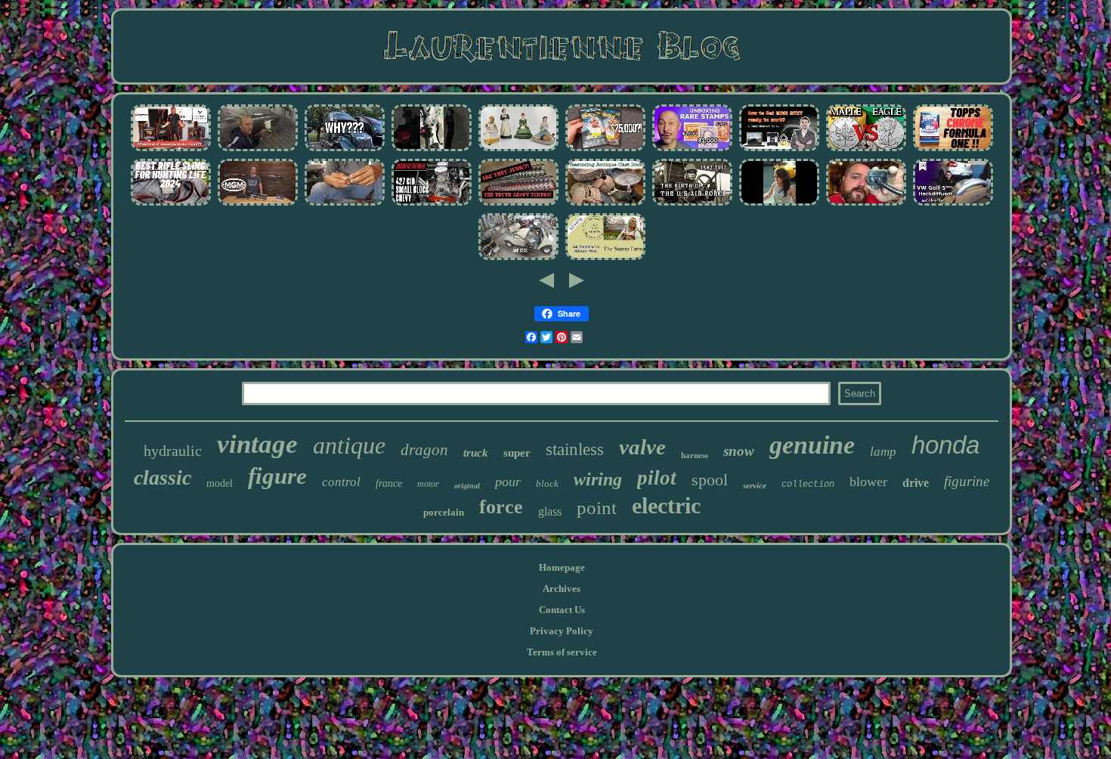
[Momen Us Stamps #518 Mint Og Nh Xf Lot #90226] (692, 150)
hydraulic (173, 450)
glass (550, 511)
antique (349, 445)
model (219, 483)
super (517, 453)
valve (642, 447)
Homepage (562, 567)
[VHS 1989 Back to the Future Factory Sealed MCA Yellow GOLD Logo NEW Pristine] (605, 150)
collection (807, 484)
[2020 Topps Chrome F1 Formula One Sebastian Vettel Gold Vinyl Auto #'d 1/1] (953, 150)
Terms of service (562, 652)
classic (162, 477)
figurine (966, 481)
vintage (257, 444)
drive (915, 482)
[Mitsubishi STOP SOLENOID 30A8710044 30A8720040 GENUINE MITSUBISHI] (344, 204)
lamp (883, 452)
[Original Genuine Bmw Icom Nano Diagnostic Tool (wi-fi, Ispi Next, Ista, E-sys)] (779, 150)
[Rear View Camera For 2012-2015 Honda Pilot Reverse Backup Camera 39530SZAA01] (866, 204)
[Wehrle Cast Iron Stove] (170, 150)
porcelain (443, 512)
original (467, 486)
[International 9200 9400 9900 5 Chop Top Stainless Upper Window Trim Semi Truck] (344, 150)
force (501, 507)
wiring (598, 479)
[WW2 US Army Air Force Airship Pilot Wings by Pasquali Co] (692, 204)
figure (277, 476)
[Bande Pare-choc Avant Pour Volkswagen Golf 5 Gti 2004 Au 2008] (953, 204)
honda (945, 445)
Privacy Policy (561, 631)
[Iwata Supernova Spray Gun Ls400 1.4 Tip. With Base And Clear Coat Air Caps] (257, 150)
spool (710, 479)
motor (428, 484)
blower (868, 481)
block (547, 483)
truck (475, 453)
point (597, 507)
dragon (424, 450)
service (754, 485)
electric (666, 505)
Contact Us (562, 609)
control (341, 482)
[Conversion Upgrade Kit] (518, 259)
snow (738, 451)
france (389, 483)
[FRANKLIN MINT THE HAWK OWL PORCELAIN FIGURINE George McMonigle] (518, 150)
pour (508, 481)
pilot (656, 477)
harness (694, 455)
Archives (561, 588)
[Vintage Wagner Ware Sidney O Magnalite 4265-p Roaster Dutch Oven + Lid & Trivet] (605, 204)
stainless (575, 449)
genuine (812, 445)
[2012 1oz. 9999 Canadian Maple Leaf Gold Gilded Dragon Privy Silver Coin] (866, 150)
